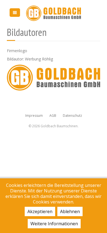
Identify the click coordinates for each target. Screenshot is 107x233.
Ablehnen (70, 211)
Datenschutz (72, 115)
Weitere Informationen (54, 224)
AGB (52, 115)
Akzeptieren (39, 211)
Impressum (34, 115)
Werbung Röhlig (39, 59)
